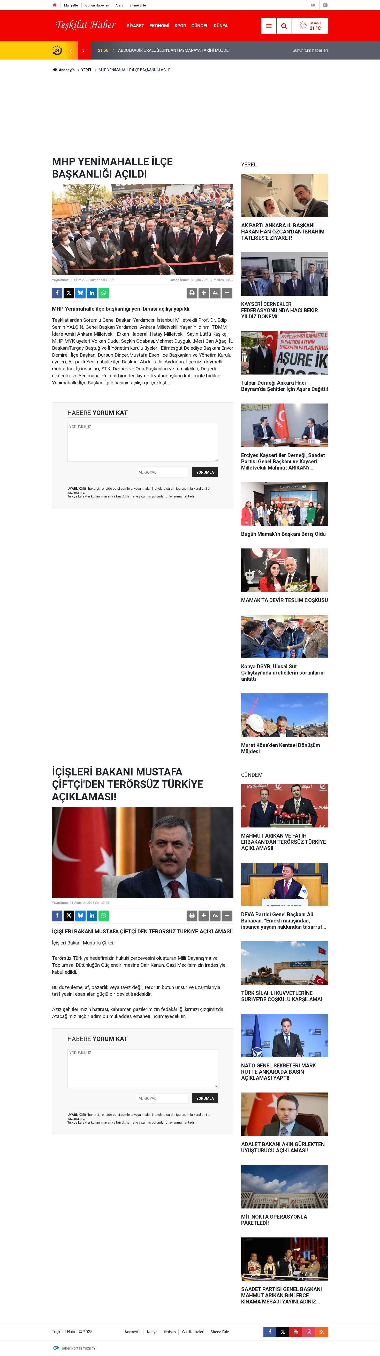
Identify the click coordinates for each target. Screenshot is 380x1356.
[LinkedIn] (92, 293)
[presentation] (70, 50)
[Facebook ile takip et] (269, 1332)
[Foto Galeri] (325, 5)
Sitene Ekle (138, 5)
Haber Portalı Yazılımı (78, 1348)
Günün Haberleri (97, 5)
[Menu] (268, 26)
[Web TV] (313, 5)
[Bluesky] (80, 293)
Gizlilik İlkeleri (193, 1332)
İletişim (170, 1332)
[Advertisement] (190, 116)
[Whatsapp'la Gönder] (103, 293)
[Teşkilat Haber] (84, 25)
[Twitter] (69, 293)
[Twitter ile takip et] (282, 1332)
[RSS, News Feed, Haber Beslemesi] (321, 1332)
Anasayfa (66, 70)
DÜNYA (221, 25)
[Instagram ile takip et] (308, 1332)
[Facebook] (57, 293)
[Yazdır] (192, 293)
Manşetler (71, 5)
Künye (152, 1332)
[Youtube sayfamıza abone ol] (295, 1332)
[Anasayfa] (55, 5)
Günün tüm (310, 50)
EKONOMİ (159, 25)
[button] (204, 293)
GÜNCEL (200, 25)
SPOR (180, 25)
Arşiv (119, 5)
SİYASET (135, 25)
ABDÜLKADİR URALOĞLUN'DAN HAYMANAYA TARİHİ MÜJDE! (174, 50)
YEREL (86, 70)
